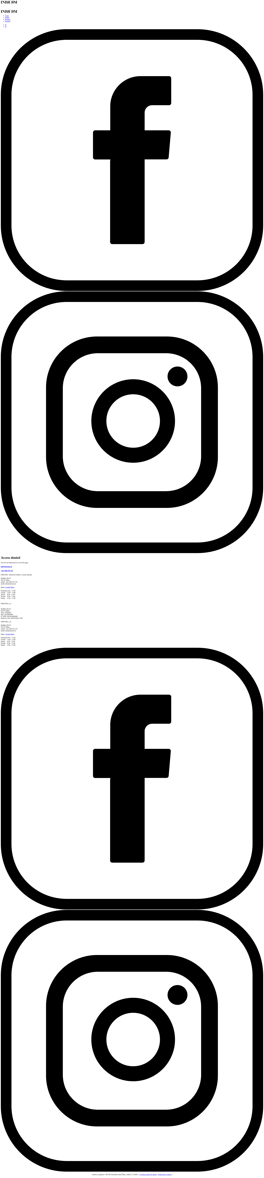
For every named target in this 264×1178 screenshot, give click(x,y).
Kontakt (7, 21)
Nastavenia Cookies (164, 1174)
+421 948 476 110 (7, 571)
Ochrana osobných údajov (148, 1174)
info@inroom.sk (6, 566)
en (5, 26)
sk (5, 25)
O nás (7, 16)
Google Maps (9, 587)
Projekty (7, 19)
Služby (7, 17)
